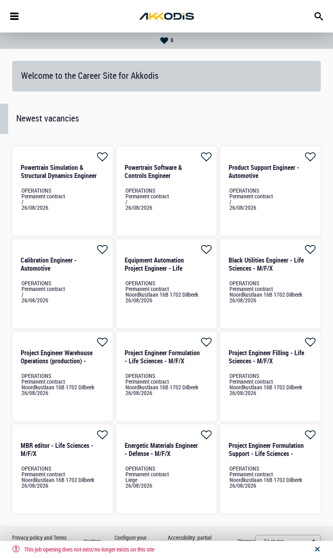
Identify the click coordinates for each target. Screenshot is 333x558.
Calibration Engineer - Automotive (49, 264)
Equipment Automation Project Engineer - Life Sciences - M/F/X (154, 268)
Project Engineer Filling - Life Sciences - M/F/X (266, 357)
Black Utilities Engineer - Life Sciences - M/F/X (266, 264)
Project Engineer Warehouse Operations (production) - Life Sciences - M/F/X (57, 361)
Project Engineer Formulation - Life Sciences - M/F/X (162, 357)
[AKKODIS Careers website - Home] (166, 16)
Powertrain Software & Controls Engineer (153, 172)
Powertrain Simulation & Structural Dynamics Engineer (59, 172)
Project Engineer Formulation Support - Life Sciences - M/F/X (266, 454)
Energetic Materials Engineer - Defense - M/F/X (161, 450)
